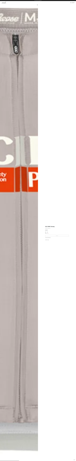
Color (45, 233)
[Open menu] (73, 2)
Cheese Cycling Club (48, 228)
